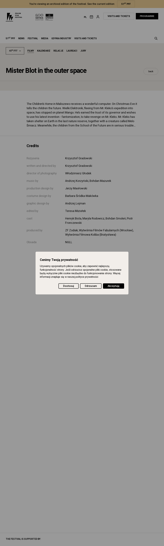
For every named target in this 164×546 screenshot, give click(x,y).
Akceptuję (113, 286)
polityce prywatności (86, 277)
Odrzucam (91, 286)
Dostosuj (68, 286)
